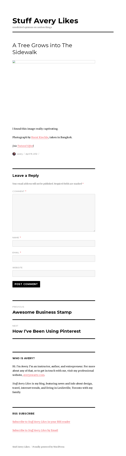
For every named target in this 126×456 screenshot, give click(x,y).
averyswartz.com (33, 374)
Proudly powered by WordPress (48, 447)
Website (17, 267)
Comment (19, 191)
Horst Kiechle (39, 137)
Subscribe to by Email (35, 430)
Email (16, 252)
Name (16, 237)
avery (20, 154)
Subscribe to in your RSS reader (41, 421)
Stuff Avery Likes (45, 20)
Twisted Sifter (25, 145)
